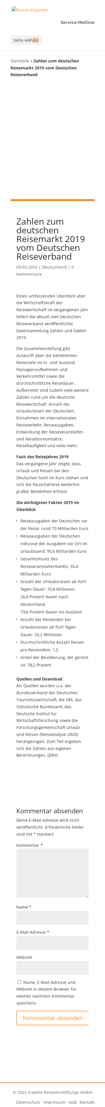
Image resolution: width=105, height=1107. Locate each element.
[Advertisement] (52, 137)
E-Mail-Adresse (32, 932)
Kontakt (87, 1102)
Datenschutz (28, 1102)
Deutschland (54, 267)
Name (24, 907)
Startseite (19, 61)
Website (24, 957)
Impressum (54, 1102)
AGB (73, 1102)
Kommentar (29, 845)
